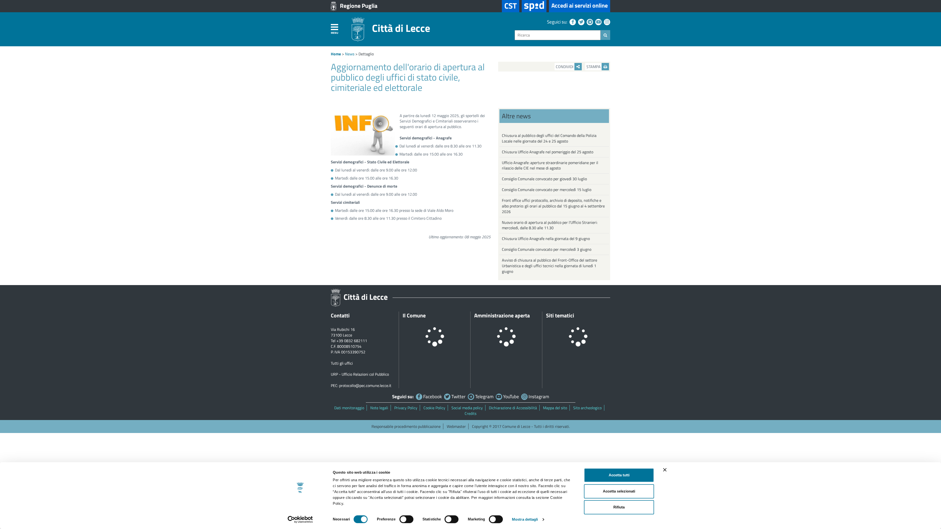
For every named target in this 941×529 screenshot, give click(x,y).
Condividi (565, 67)
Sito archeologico (587, 408)
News (349, 54)
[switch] (406, 519)
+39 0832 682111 (351, 341)
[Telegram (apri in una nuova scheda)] (589, 21)
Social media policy (467, 408)
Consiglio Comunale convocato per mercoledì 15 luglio (546, 189)
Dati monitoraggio (349, 408)
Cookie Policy (434, 408)
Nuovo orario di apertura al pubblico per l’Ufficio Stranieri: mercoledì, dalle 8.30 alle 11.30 (549, 225)
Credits (470, 413)
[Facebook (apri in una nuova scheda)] (572, 21)
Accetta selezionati (619, 491)
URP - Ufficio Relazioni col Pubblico (360, 374)
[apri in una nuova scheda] (534, 6)
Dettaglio (366, 54)
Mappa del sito (555, 408)
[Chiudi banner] (665, 469)
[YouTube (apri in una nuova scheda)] (598, 21)
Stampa (594, 67)
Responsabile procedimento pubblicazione (406, 426)
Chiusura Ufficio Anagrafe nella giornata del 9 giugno (546, 238)
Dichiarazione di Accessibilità (513, 408)
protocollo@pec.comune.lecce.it (365, 385)
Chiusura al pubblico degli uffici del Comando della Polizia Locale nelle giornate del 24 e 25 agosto (549, 138)
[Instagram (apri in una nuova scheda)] (606, 21)
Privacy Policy (405, 408)
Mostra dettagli (525, 519)
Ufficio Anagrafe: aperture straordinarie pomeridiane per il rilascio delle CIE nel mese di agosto (550, 165)
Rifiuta (619, 507)
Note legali (379, 408)
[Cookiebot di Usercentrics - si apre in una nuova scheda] (300, 519)
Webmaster (456, 426)
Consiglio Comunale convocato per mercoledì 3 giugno (546, 249)
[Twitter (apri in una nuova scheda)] (580, 21)
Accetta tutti (619, 475)
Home (336, 54)
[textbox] (558, 35)
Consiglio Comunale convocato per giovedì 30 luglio (544, 179)
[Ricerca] (605, 35)
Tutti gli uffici (342, 363)
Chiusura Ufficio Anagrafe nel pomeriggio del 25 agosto (547, 152)
